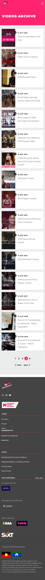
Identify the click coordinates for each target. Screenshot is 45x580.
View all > (39, 478)
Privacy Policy (6, 466)
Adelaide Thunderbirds (9, 436)
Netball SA (5, 440)
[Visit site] (10, 507)
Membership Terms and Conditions (14, 457)
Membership (7, 430)
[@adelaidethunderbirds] (6, 395)
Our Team (5, 419)
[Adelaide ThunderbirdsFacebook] (3, 395)
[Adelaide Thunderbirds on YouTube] (10, 395)
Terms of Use (6, 471)
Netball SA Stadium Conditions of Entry (15, 462)
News (3, 428)
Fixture (4, 424)
